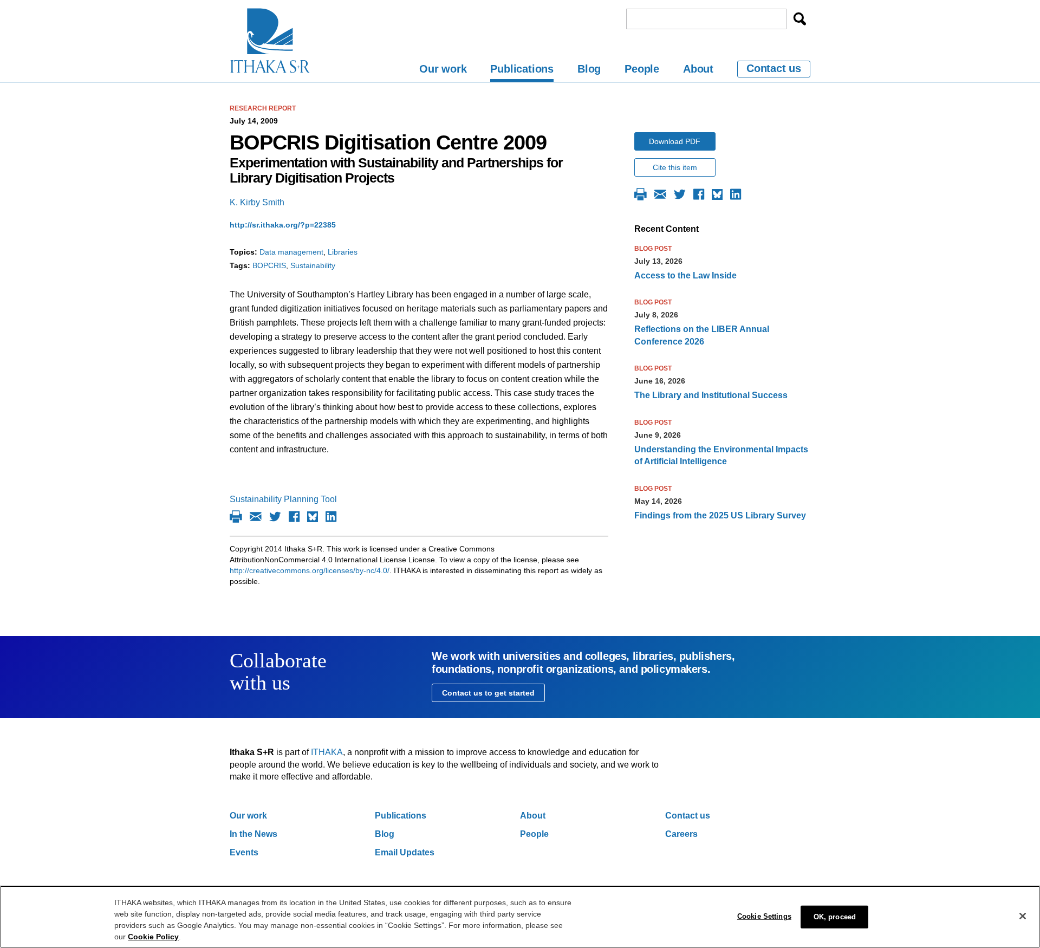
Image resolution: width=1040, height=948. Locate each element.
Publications (522, 69)
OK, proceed (835, 917)
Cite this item (675, 167)
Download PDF (674, 141)
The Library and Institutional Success (711, 395)
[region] (520, 917)
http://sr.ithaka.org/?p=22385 (283, 224)
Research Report (263, 108)
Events (244, 852)
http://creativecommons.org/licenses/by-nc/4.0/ (309, 570)
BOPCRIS (269, 265)
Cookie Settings (764, 916)
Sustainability (312, 265)
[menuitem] (442, 70)
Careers (681, 834)
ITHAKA (327, 752)
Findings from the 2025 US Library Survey (720, 515)
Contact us (773, 68)
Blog (589, 69)
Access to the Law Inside (685, 275)
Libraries (343, 252)
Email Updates (404, 852)
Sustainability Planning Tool (283, 499)
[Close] (1023, 916)
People (642, 69)
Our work (442, 69)
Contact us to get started (488, 693)
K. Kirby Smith (257, 202)
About (698, 69)
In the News (253, 834)
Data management (291, 252)
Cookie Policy (153, 936)
